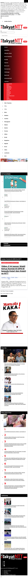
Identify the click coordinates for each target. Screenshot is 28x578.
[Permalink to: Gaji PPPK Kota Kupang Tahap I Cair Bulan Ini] (7, 197)
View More (4, 296)
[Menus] (1, 17)
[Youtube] (4, 566)
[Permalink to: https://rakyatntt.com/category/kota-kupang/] (11, 174)
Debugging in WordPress (7, 10)
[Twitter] (4, 563)
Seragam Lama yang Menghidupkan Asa (14, 384)
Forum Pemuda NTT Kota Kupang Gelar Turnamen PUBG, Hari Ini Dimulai (13, 212)
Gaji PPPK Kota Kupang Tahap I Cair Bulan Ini (15, 201)
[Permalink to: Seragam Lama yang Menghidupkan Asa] (7, 380)
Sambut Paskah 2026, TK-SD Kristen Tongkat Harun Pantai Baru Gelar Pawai (15, 452)
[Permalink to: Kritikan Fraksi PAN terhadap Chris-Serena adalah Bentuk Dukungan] (7, 369)
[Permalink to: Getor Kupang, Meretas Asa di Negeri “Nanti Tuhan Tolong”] (7, 219)
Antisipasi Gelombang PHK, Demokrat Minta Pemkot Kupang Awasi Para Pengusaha (15, 235)
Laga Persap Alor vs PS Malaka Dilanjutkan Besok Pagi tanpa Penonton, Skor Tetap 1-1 (14, 549)
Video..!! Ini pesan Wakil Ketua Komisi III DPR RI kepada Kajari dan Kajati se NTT (13, 270)
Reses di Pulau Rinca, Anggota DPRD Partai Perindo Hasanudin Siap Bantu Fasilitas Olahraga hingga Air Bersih (14, 487)
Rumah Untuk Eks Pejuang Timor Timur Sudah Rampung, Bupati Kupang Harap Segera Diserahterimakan (15, 445)
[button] (26, 1)
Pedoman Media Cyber (10, 574)
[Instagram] (4, 564)
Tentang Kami (7, 570)
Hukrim (8, 277)
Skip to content (5, 16)
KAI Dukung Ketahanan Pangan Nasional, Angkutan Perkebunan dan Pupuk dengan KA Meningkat (15, 527)
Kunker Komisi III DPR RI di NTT (10, 262)
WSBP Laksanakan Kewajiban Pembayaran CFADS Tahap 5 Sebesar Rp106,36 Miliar (14, 516)
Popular (6, 243)
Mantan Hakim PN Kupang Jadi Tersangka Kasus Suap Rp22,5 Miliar (14, 437)
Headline (3, 277)
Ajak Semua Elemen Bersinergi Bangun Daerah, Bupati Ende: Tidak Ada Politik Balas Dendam (15, 404)
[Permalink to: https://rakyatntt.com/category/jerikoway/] (8, 495)
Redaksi (6, 572)
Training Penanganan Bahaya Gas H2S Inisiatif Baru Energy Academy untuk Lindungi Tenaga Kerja (15, 538)
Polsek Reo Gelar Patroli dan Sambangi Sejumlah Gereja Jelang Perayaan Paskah (14, 479)
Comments (7, 245)
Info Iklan (6, 573)
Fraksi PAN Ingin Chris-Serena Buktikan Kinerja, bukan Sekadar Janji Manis (13, 393)
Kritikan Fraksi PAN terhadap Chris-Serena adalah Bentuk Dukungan (14, 374)
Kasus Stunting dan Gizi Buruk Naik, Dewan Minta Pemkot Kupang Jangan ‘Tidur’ (14, 190)
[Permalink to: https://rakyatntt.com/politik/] (7, 348)
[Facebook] (4, 562)
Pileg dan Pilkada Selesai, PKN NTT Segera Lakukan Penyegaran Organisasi (14, 364)
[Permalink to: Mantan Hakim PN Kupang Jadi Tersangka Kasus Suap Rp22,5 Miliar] (7, 501)
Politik (12, 277)
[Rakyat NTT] (14, 27)
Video (16, 277)
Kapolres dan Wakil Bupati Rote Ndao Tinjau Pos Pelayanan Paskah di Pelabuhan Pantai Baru (15, 459)
